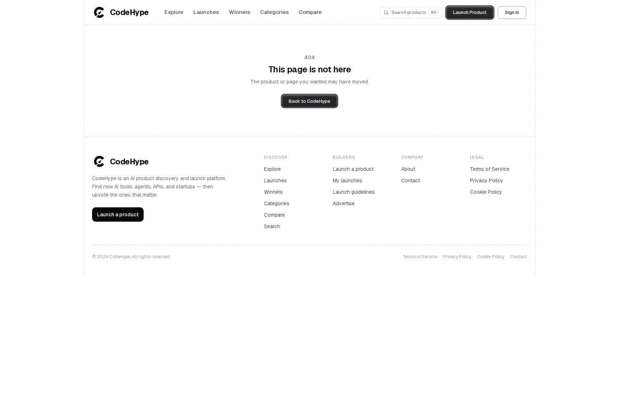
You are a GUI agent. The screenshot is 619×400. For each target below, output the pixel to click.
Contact (410, 180)
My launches (347, 180)
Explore (173, 12)
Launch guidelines (354, 192)
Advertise (344, 203)
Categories (274, 12)
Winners (239, 12)
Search (272, 226)
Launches (206, 12)
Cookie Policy (486, 192)
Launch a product (118, 214)
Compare (310, 12)
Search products (414, 12)
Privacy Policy (486, 180)
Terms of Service (489, 169)
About (408, 169)
